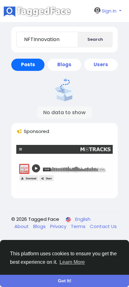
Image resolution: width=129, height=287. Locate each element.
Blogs (40, 226)
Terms (79, 226)
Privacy (59, 226)
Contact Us (103, 226)
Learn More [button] (72, 262)
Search (95, 39)
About (22, 226)
